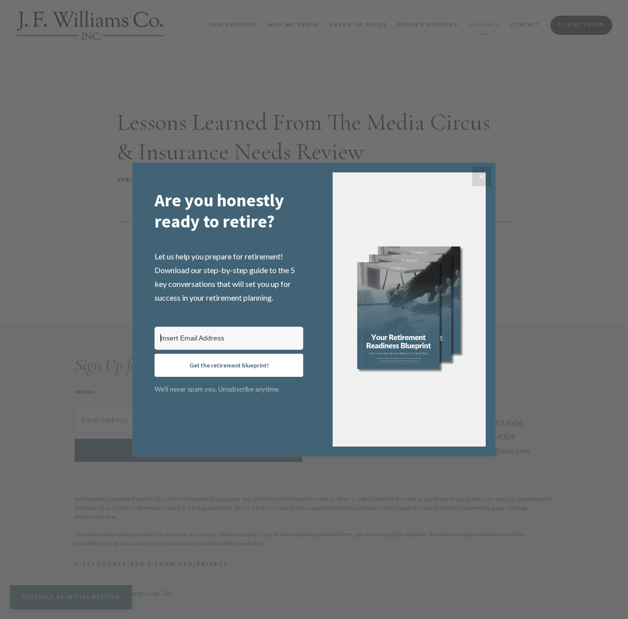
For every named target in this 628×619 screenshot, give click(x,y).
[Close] (482, 176)
